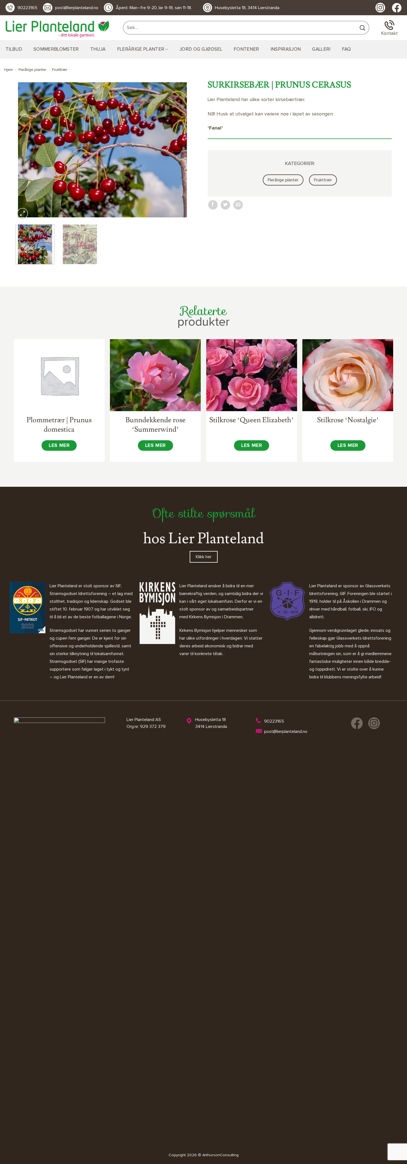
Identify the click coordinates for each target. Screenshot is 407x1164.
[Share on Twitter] (225, 205)
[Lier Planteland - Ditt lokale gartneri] (57, 29)
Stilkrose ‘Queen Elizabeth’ (251, 420)
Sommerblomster (56, 49)
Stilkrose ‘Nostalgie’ (348, 420)
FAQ (346, 49)
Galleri (321, 49)
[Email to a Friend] (238, 205)
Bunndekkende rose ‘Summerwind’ (155, 424)
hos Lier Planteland (203, 538)
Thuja (98, 49)
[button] (22, 213)
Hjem (8, 70)
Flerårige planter (140, 49)
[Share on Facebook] (213, 205)
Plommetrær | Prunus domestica (59, 424)
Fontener (246, 49)
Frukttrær (59, 70)
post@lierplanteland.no (76, 8)
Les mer (59, 445)
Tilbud (14, 49)
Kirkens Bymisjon (195, 630)
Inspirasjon (286, 49)
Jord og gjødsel (200, 49)
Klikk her (204, 557)
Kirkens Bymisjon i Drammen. (216, 617)
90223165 (27, 8)
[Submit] (363, 28)
